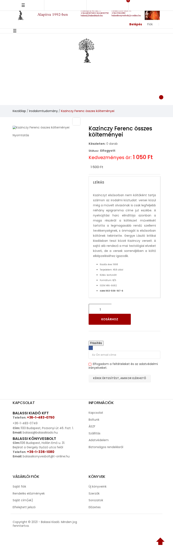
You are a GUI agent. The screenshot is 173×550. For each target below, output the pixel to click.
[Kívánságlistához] (140, 320)
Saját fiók (19, 486)
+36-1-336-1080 (40, 452)
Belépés (135, 24)
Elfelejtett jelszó (24, 507)
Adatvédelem (99, 440)
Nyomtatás (21, 135)
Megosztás (91, 348)
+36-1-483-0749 (25, 423)
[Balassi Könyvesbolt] (86, 50)
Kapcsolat (96, 413)
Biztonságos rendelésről (106, 447)
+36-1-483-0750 (40, 417)
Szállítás (94, 433)
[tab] (124, 182)
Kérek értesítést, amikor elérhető (119, 378)
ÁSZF (92, 426)
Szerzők (94, 493)
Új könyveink (98, 486)
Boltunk (94, 420)
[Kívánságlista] (116, 97)
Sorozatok (96, 500)
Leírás (98, 182)
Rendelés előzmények (29, 493)
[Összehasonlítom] (151, 320)
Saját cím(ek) (23, 500)
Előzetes (95, 507)
